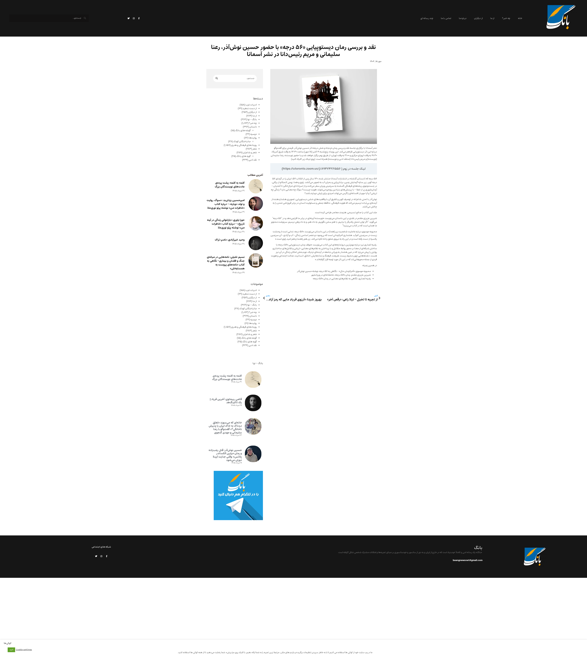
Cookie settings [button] (24, 649)
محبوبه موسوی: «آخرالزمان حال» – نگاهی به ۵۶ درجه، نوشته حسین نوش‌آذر (334, 271)
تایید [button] (11, 649)
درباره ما (462, 18)
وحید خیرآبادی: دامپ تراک (230, 240)
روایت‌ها (253, 138)
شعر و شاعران (250, 152)
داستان (253, 127)
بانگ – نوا (252, 119)
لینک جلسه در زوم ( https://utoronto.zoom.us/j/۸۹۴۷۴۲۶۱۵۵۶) (323, 168)
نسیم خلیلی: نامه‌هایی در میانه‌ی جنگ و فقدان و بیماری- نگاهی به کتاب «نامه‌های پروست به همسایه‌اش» (226, 263)
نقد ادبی (253, 160)
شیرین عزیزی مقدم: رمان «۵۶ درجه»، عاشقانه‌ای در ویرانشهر (341, 275)
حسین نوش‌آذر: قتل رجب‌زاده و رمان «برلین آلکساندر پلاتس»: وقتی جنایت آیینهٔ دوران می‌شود (225, 455)
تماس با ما (446, 18)
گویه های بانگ (243, 156)
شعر (254, 149)
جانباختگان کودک (242, 141)
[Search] (216, 78)
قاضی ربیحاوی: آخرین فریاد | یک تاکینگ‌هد (226, 401)
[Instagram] (134, 18)
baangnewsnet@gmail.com (467, 560)
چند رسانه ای (426, 18)
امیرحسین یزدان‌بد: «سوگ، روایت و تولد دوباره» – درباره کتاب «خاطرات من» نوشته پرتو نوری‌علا (226, 204)
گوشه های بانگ (243, 130)
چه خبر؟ (506, 18)
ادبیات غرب (251, 105)
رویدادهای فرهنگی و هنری (244, 145)
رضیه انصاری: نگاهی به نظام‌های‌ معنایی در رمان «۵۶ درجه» (342, 278)
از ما (492, 18)
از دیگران (478, 18)
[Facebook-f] (139, 18)
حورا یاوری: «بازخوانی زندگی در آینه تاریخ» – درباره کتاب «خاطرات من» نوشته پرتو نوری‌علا (226, 224)
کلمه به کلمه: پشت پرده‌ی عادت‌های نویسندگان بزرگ (230, 185)
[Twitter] (128, 18)
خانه (520, 18)
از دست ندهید (250, 108)
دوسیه (253, 134)
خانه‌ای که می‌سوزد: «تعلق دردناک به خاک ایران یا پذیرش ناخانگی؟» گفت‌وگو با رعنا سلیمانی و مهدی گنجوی (225, 428)
